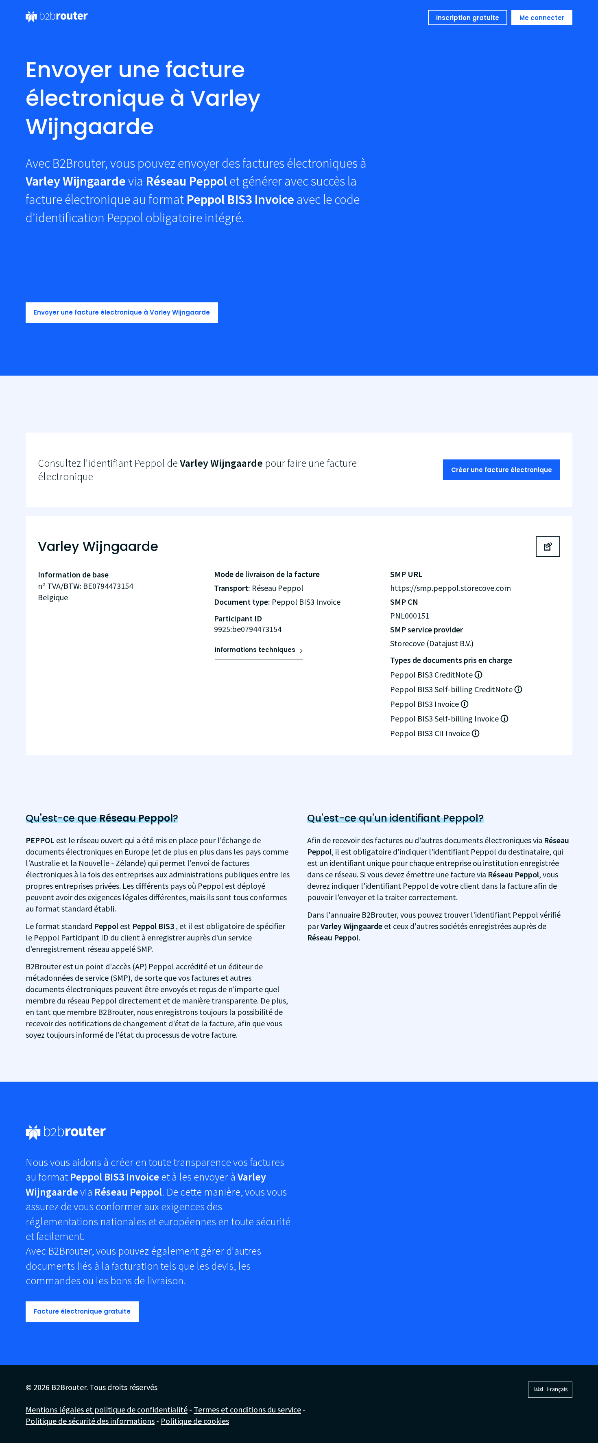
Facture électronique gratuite (82, 1311)
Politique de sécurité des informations (90, 1421)
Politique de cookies (195, 1421)
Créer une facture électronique (501, 470)
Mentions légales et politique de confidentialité (107, 1409)
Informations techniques (255, 649)
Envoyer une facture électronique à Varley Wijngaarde (122, 312)
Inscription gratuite (467, 17)
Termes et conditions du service (247, 1409)
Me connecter (541, 17)
